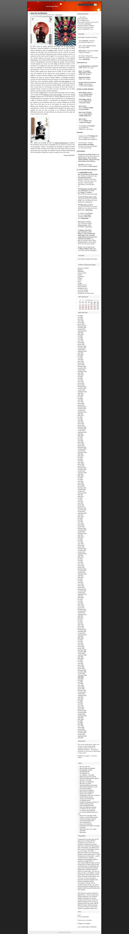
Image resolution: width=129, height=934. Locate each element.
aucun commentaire (69, 155)
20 (86, 307)
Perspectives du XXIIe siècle (88, 189)
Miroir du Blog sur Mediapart (87, 768)
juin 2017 (80, 498)
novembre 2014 (82, 550)
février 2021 (81, 423)
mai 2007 (80, 702)
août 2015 (80, 535)
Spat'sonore (83, 832)
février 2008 (81, 687)
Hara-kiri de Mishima (39, 13)
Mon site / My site (85, 766)
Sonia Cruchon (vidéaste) (86, 790)
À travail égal (91, 233)
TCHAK (81, 84)
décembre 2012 (82, 589)
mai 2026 (80, 317)
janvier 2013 (81, 587)
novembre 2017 (82, 489)
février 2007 (81, 707)
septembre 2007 (82, 695)
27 (86, 309)
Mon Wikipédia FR (85, 771)
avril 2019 (80, 461)
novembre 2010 (82, 631)
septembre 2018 (82, 472)
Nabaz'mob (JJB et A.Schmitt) (88, 776)
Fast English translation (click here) (87, 37)
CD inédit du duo (86, 247)
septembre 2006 (82, 716)
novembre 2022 (82, 388)
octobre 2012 (81, 592)
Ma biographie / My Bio (86, 770)
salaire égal (81, 235)
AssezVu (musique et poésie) (88, 819)
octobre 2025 (81, 329)
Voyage (80, 283)
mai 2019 (80, 459)
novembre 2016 (82, 510)
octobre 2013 (81, 572)
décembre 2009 (82, 650)
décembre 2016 (82, 508)
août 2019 (80, 454)
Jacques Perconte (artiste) (87, 798)
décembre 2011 (82, 609)
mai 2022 (80, 398)
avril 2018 (80, 481)
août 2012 (80, 596)
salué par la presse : (86, 177)
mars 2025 (80, 341)
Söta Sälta (82, 830)
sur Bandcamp (88, 227)
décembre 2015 (82, 528)
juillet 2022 (81, 395)
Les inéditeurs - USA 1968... (87, 775)
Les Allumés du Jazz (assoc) (87, 808)
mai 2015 (80, 540)
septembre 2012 (82, 594)
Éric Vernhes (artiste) (85, 788)
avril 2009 (80, 663)
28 (88, 309)
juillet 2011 (80, 618)
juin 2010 (80, 640)
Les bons (92, 235)
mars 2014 (80, 564)
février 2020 (81, 444)
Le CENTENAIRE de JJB (85, 172)
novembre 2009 (82, 651)
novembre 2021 (82, 408)
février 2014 (81, 565)
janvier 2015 (81, 547)
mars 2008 (80, 685)
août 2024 (80, 353)
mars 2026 (80, 321)
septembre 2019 (82, 452)
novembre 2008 (82, 672)
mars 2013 (80, 584)
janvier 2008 (81, 689)
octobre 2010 (81, 633)
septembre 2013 (82, 574)
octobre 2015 (81, 532)
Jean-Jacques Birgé (52, 6)
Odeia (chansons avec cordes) (88, 829)
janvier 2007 (81, 709)
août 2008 (80, 677)
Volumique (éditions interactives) (88, 785)
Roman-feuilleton (82, 286)
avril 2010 (80, 643)
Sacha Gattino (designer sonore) (88, 787)
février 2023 (81, 383)
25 (80, 309)
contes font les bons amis (85, 237)
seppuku (50, 50)
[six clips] (77, 161)
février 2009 (81, 667)
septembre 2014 (82, 553)
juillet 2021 (81, 415)
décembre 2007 (82, 690)
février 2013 (81, 586)
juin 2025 (80, 336)
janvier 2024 (81, 364)
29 (91, 309)
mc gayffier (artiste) (85, 800)
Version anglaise (83, 139)
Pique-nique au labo (91, 197)
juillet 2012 (81, 597)
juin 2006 (80, 721)
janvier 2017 (81, 506)
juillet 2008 (81, 678)
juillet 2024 (81, 354)
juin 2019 (80, 457)
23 (94, 307)
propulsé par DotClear (64, 932)
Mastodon (93, 927)
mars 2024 (80, 361)
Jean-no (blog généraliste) (87, 805)
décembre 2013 (82, 569)
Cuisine (80, 280)
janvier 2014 (81, 567)
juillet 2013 (81, 577)
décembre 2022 (82, 386)
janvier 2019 (81, 466)
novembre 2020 (82, 429)
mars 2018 (80, 483)
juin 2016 (80, 518)
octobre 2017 (81, 491)
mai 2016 (80, 520)
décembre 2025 (82, 326)
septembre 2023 (82, 371)
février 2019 (81, 464)
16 (94, 306)
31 (97, 309)
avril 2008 (80, 683)
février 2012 (81, 606)
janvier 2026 (81, 324)
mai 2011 (80, 621)
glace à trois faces (83, 240)
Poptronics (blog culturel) (86, 804)
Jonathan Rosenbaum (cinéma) (88, 802)
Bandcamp (89, 202)
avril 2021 (80, 420)
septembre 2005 (82, 736)
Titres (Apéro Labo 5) (85, 99)
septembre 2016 (82, 513)
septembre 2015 (82, 533)
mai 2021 (80, 418)
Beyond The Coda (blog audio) (88, 815)
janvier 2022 (81, 405)
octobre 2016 (81, 511)
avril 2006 (80, 724)
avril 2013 (80, 582)
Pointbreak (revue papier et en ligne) (89, 825)
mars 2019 (80, 462)
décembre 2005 (82, 731)
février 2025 (81, 342)
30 (94, 309)
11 (80, 306)
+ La (92, 238)
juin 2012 (80, 599)
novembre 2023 (82, 368)
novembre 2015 (82, 530)
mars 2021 (80, 422)
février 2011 (81, 626)
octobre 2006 (81, 714)
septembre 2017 (82, 493)
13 (86, 306)
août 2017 (80, 494)
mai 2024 (80, 358)
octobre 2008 (81, 673)
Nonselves (81, 164)
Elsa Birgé (82, 827)
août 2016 (80, 515)
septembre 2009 (82, 655)
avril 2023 (80, 380)
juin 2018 (80, 478)
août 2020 (80, 434)
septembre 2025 (82, 331)
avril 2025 (80, 339)
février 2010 (81, 646)
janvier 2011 (81, 628)
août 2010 (80, 636)
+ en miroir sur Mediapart (84, 24)
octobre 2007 (81, 694)
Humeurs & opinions (83, 268)
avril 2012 (80, 602)
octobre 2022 (81, 390)
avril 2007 (80, 704)
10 (97, 304)
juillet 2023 (81, 375)
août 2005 (80, 737)
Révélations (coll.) (83, 288)
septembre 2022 (82, 391)
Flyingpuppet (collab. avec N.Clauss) (90, 795)
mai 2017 (80, 499)
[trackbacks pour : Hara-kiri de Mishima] (74, 155)
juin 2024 (80, 356)
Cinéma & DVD (58, 14)
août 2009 (80, 656)
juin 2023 (80, 376)
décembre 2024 (82, 346)
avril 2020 (80, 440)
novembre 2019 (82, 449)
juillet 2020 (81, 435)
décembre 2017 (82, 488)
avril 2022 (80, 400)
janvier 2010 (81, 648)
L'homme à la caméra (84, 238)
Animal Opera (86, 77)
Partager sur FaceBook (84, 923)
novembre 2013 (82, 570)
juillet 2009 (81, 658)
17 (97, 306)
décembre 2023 (82, 366)
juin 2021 (80, 417)
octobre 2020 (81, 430)
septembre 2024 (82, 351)
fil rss (79, 915)
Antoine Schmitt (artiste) (86, 797)
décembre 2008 (82, 670)
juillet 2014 (81, 557)
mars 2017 (80, 503)
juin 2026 (80, 315)
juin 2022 (80, 397)
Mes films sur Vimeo (85, 783)
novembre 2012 (82, 591)
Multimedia (81, 271)
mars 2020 (80, 442)
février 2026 (81, 322)
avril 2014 (80, 562)
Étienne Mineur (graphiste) (87, 792)
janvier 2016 (81, 527)
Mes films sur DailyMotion (87, 782)
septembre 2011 (82, 614)
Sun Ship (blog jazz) (85, 822)
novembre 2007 (82, 692)
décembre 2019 (82, 447)
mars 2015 (80, 543)
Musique (80, 269)
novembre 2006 (82, 712)
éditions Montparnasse (61, 143)
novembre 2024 (82, 348)
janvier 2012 (81, 608)
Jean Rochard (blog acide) (87, 820)
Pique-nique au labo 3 (86, 205)
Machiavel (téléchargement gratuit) (89, 778)
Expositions (81, 276)
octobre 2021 (81, 410)
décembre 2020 (82, 427)
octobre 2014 (81, 552)
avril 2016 (80, 521)
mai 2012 (80, 601)
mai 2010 (80, 641)
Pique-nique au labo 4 (85, 72)
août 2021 (80, 413)
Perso (79, 281)
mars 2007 (80, 705)
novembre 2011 (82, 611)
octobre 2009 (81, 653)
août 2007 (80, 697)
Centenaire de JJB (83, 291)
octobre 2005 (81, 734)
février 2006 (81, 727)
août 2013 (80, 575)
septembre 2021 (82, 412)
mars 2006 (80, 726)
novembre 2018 (82, 469)
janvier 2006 (81, 729)
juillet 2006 (81, 719)
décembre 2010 (82, 629)
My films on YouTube (85, 780)
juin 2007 (80, 700)
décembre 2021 (82, 407)
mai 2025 (80, 337)
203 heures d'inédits (92, 51)
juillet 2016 (81, 516)
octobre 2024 (81, 349)
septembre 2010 (82, 635)
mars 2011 (80, 624)
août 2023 (80, 373)
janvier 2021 (81, 425)
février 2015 (81, 545)
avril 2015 (80, 542)
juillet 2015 (81, 537)
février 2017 (81, 505)
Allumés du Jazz (82, 285)
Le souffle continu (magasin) (87, 810)
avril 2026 (80, 319)
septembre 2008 (82, 675)
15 (91, 306)
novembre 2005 (82, 732)
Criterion (41, 92)
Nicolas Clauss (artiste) (86, 793)
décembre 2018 (82, 467)
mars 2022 (80, 402)
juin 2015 (80, 538)
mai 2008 (80, 682)
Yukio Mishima (70, 46)
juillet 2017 (81, 496)
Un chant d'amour (64, 81)
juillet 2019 (81, 456)
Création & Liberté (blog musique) (89, 817)
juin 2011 (80, 619)
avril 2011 (80, 623)
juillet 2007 (81, 699)
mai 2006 (80, 722)
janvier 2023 (81, 385)
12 (82, 306)
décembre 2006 (82, 710)
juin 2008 (80, 680)
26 (82, 309)
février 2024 (81, 363)
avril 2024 (80, 359)
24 (97, 307)
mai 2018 (80, 479)
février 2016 (81, 525)
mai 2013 (80, 580)
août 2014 (80, 555)
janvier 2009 (81, 668)
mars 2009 (80, 665)
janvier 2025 (81, 344)
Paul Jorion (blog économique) (88, 807)
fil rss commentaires (83, 917)
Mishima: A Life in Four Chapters (53, 94)
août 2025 (80, 332)
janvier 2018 (81, 486)
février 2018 (81, 484)
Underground (94, 136)
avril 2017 (80, 501)
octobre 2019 (81, 451)
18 (80, 307)
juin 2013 (80, 579)
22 (91, 307)
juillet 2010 (81, 638)
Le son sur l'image (83, 290)
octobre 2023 (81, 370)
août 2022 (80, 393)
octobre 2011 (81, 613)
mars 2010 (80, 645)
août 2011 (80, 616)
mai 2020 (80, 439)
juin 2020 (80, 437)
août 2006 (80, 717)
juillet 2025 (81, 334)
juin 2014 (80, 559)
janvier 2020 (81, 445)
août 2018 (80, 474)
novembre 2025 (82, 327)
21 (88, 307)
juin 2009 (80, 660)
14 (88, 306)
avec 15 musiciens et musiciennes (88, 174)
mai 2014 (80, 560)
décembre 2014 (82, 548)
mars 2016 (80, 523)
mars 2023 (80, 381)
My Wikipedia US (84, 773)
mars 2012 (80, 604)
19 (82, 307)
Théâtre (80, 274)
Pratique (80, 278)
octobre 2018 (81, 471)
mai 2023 (80, 378)
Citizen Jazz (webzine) (86, 824)
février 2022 (81, 403)
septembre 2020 (82, 432)
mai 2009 (80, 661)
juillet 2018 (81, 476)
